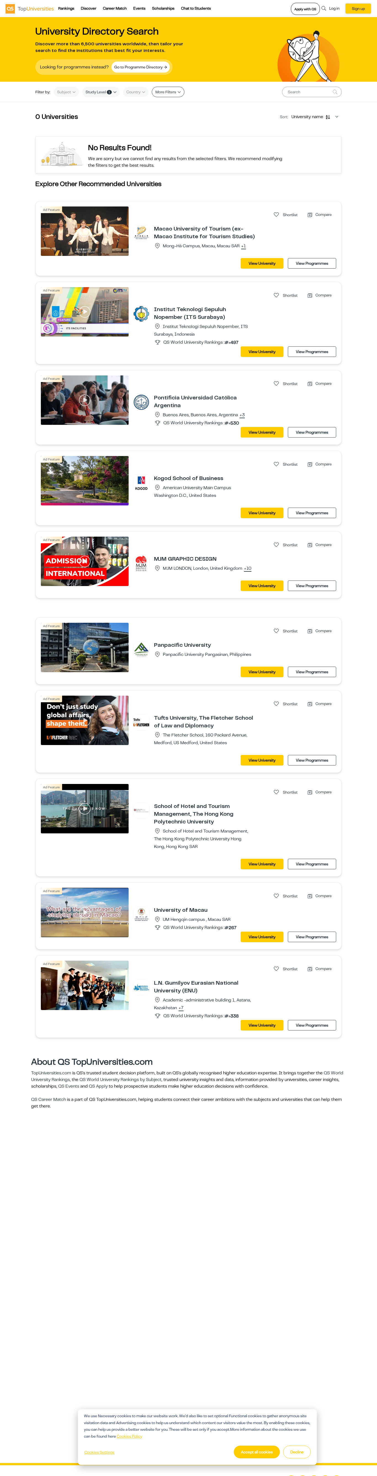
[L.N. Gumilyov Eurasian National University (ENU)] (141, 987)
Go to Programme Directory (138, 67)
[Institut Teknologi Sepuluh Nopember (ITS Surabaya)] (141, 313)
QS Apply (98, 1086)
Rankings (66, 8)
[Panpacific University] (141, 649)
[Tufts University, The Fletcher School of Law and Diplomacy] (141, 722)
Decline (297, 1451)
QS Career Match (48, 1099)
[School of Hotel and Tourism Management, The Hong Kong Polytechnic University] (141, 810)
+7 (181, 1008)
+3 (242, 415)
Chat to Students (196, 8)
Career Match (115, 8)
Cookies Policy (129, 1436)
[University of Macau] (141, 914)
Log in (334, 8)
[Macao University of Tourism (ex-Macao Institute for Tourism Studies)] (141, 233)
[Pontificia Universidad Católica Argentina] (141, 402)
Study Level (98, 91)
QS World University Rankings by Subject (120, 1079)
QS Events (68, 1086)
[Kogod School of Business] (141, 482)
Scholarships (163, 8)
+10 (247, 569)
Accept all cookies (257, 1451)
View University (262, 263)
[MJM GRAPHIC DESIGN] (141, 563)
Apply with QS (305, 9)
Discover (88, 8)
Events (139, 8)
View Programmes (312, 263)
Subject (64, 91)
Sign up (358, 8)
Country (133, 91)
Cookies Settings (99, 1452)
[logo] (30, 8)
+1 (243, 246)
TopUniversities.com (51, 1073)
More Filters (166, 91)
